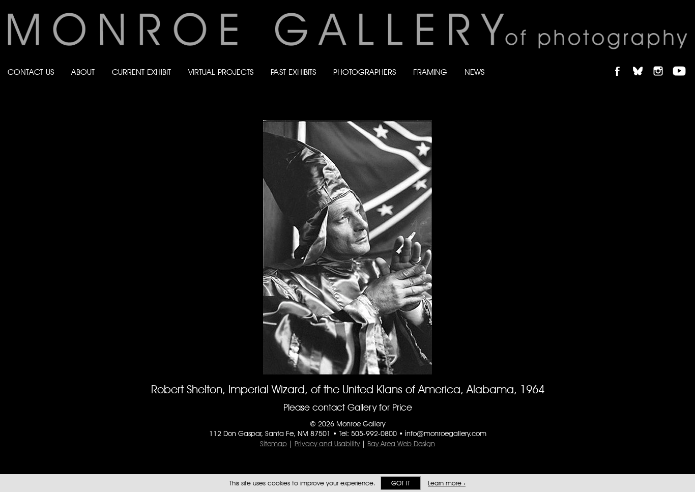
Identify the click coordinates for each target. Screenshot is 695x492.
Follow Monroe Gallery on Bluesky (643, 62)
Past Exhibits (293, 72)
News (474, 72)
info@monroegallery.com (445, 433)
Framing (430, 72)
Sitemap (273, 444)
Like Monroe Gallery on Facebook (622, 62)
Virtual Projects (220, 72)
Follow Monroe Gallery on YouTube (682, 62)
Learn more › (447, 483)
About (83, 72)
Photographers (364, 72)
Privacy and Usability (327, 444)
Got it (400, 483)
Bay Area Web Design (401, 444)
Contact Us (31, 72)
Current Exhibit (141, 72)
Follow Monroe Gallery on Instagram (662, 62)
